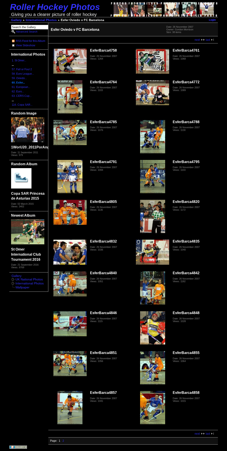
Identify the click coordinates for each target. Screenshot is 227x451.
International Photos (41, 20)
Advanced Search (26, 31)
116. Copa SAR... (22, 104)
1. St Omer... (19, 60)
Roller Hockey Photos (55, 7)
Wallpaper (22, 287)
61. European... (21, 87)
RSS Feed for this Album (30, 41)
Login (212, 19)
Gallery (16, 20)
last (208, 39)
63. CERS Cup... (21, 95)
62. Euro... (18, 91)
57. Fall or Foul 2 (22, 69)
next (197, 39)
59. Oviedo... (19, 78)
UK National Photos (29, 279)
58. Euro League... (23, 73)
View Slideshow (25, 45)
